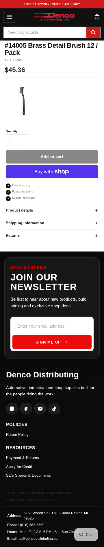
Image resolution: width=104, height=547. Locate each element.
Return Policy (17, 434)
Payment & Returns (22, 458)
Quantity (12, 131)
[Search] (93, 32)
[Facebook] (26, 408)
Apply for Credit (19, 467)
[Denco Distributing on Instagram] (12, 408)
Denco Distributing (42, 374)
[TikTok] (54, 408)
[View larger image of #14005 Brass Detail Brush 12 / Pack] (23, 100)
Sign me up (48, 342)
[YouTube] (40, 408)
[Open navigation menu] (9, 17)
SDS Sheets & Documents (28, 475)
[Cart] (97, 17)
